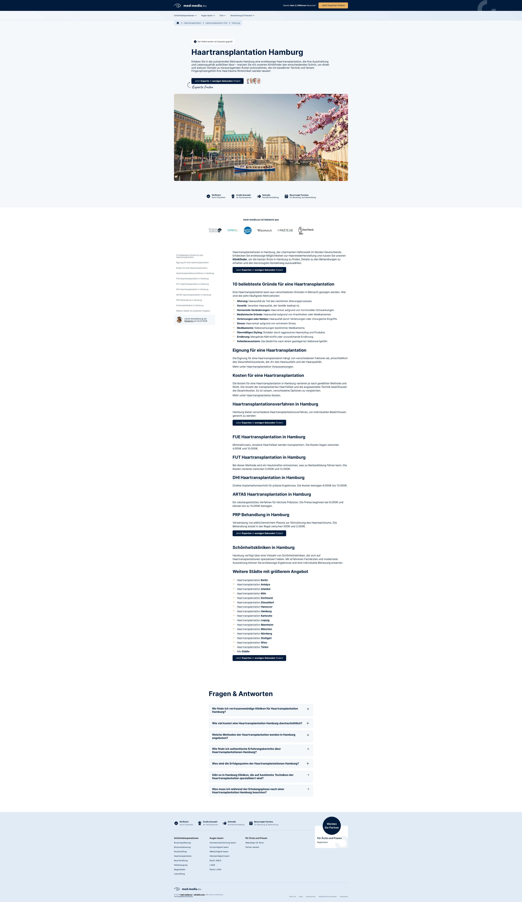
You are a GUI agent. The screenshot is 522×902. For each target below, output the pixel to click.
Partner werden (252, 847)
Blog (301, 897)
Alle (243, 651)
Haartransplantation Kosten (263, 395)
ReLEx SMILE (215, 860)
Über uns (292, 897)
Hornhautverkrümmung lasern (223, 842)
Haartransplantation (252, 580)
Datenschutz (311, 897)
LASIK (212, 865)
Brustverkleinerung (182, 847)
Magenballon (179, 869)
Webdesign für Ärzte (254, 842)
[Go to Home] (177, 23)
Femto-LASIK (215, 869)
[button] (185, 15)
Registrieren (322, 842)
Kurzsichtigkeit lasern (219, 847)
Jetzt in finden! (217, 81)
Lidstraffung (179, 874)
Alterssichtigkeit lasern (220, 856)
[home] (190, 5)
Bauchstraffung (181, 860)
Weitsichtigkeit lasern (219, 851)
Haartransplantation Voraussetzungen (270, 366)
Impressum (344, 897)
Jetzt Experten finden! (333, 5)
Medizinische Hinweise (328, 897)
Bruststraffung (180, 851)
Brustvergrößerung (182, 842)
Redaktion (188, 321)
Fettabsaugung (180, 865)
